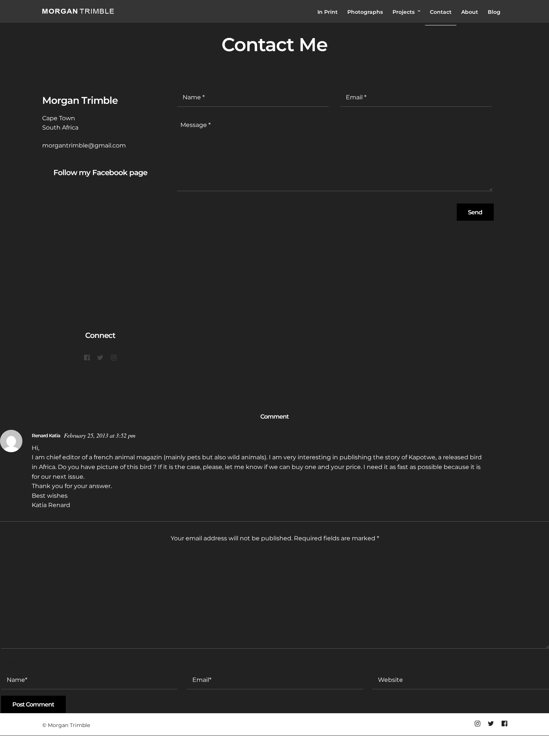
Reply (148, 436)
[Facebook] (87, 357)
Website (384, 662)
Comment (16, 556)
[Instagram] (114, 357)
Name (10, 662)
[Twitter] (100, 357)
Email (196, 662)
